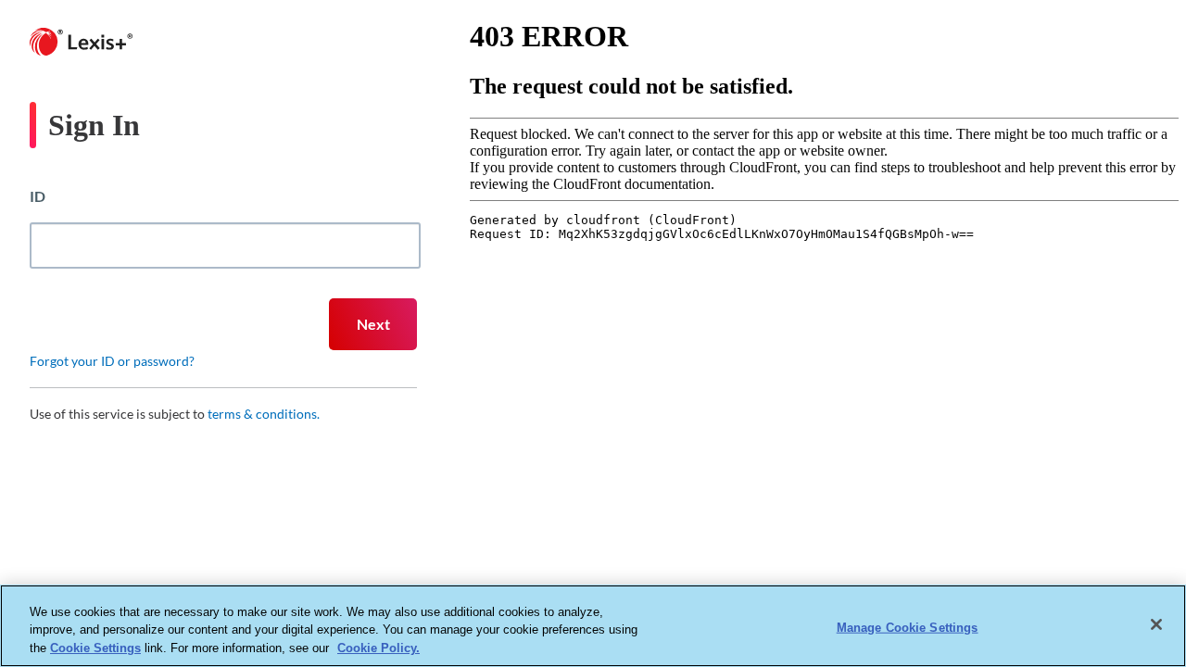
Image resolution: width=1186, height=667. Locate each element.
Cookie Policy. (378, 648)
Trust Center (605, 508)
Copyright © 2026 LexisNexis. (966, 508)
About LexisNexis (450, 508)
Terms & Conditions (855, 508)
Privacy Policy (536, 508)
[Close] (1156, 624)
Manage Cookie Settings (907, 627)
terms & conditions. (264, 414)
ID (37, 196)
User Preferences (761, 508)
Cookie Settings (95, 648)
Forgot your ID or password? (112, 361)
